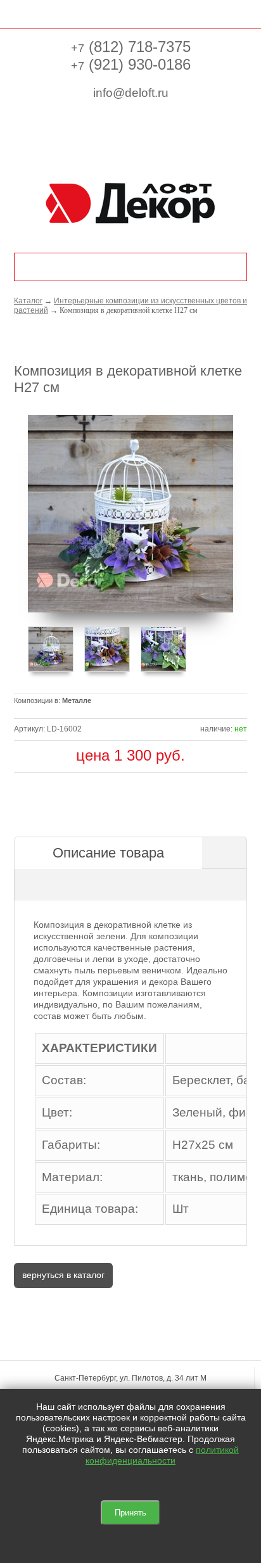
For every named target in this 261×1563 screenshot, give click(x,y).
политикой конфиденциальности (162, 1455)
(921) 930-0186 (131, 64)
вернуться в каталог (63, 1275)
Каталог (28, 300)
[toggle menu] (20, 12)
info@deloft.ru (131, 92)
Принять (130, 1512)
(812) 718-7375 (131, 46)
